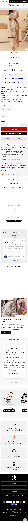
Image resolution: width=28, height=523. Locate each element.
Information (13, 483)
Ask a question (14, 183)
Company (13, 491)
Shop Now (6, 332)
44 (3, 116)
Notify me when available (14, 133)
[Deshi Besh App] (9, 398)
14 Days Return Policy (14, 179)
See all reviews (14, 260)
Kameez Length (5, 113)
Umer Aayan (14, 55)
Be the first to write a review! (14, 220)
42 (3, 109)
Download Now (9, 410)
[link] (14, 256)
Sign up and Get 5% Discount (13, 495)
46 (8, 109)
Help (14, 487)
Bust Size (3, 105)
